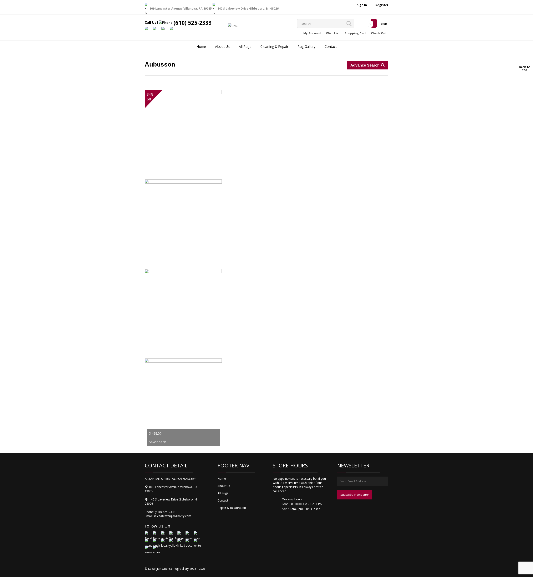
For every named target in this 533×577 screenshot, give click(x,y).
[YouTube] (172, 534)
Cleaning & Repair (274, 46)
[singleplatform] (156, 542)
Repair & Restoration (232, 508)
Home (201, 46)
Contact (331, 46)
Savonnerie (158, 442)
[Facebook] (148, 534)
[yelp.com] (180, 534)
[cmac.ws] (148, 549)
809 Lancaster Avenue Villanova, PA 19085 (181, 8)
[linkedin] (180, 542)
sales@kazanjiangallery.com (172, 516)
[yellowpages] (172, 542)
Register (381, 5)
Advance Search (365, 65)
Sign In (362, 5)
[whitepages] (197, 542)
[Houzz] (156, 534)
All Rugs (245, 46)
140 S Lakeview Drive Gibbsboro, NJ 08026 (248, 8)
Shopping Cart (355, 33)
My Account (312, 33)
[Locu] (189, 542)
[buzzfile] (156, 549)
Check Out (379, 33)
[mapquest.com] (197, 534)
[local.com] (164, 542)
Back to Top (524, 68)
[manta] (148, 542)
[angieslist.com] (164, 534)
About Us (222, 46)
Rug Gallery (306, 46)
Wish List (333, 33)
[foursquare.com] (189, 534)
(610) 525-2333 (192, 22)
